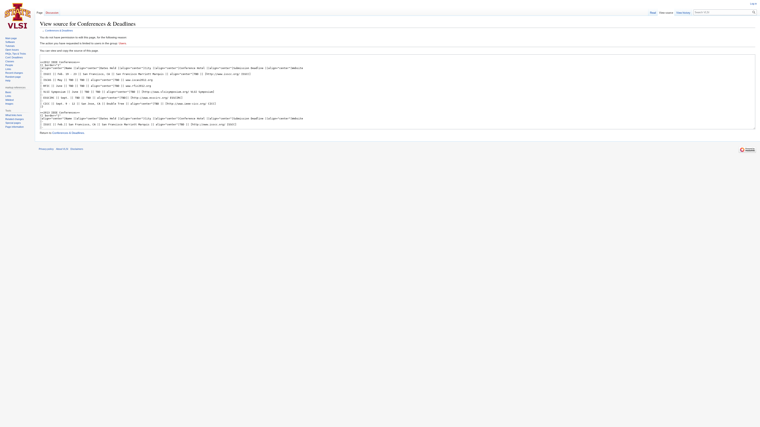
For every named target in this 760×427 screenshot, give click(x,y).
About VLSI (62, 149)
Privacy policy (46, 149)
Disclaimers (76, 149)
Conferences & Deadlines (59, 30)
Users (122, 43)
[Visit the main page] (17, 16)
